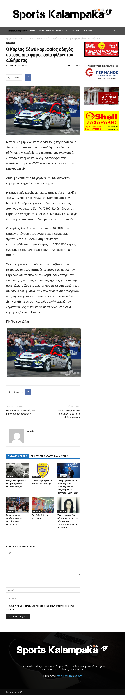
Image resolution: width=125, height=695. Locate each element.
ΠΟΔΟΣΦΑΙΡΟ (45, 31)
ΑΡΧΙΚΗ (33, 31)
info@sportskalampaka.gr (69, 675)
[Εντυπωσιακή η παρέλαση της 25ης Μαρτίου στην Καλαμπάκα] (17, 504)
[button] (115, 30)
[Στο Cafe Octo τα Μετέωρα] (43, 504)
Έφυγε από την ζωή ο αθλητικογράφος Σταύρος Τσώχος (16, 483)
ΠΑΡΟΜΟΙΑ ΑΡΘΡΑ (17, 456)
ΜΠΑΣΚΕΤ (60, 31)
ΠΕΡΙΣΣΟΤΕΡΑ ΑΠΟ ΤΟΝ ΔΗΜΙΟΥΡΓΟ (49, 456)
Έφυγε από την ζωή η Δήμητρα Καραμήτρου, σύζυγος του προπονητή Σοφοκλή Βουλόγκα (67, 521)
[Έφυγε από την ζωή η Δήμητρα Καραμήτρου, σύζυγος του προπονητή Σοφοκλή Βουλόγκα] (68, 504)
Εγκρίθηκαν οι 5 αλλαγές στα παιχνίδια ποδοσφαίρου (20, 412)
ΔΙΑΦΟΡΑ (88, 31)
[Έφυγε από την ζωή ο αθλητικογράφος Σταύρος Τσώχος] (17, 470)
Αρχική (9, 38)
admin (13, 65)
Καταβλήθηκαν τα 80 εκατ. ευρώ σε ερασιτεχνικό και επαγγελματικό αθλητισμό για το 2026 (67, 486)
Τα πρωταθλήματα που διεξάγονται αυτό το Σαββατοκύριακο (68, 413)
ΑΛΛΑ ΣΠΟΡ (74, 31)
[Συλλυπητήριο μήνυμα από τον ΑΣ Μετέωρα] (43, 470)
